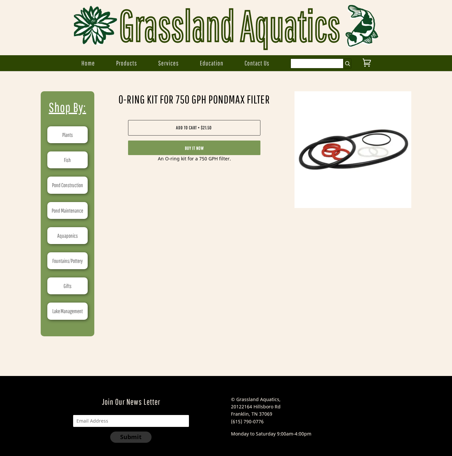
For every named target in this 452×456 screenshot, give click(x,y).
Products (126, 63)
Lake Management (67, 311)
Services (168, 63)
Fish (67, 160)
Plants (67, 135)
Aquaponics (67, 235)
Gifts (67, 286)
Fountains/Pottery (67, 261)
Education (211, 63)
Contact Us (257, 63)
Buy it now (194, 148)
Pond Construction (67, 185)
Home (88, 63)
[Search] (347, 63)
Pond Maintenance (67, 210)
